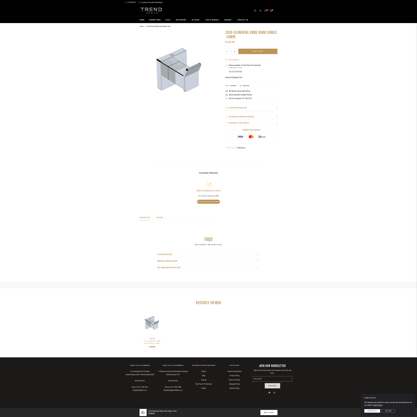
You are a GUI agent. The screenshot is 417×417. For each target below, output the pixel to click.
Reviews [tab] (160, 218)
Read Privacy (377, 405)
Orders (203, 371)
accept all (372, 411)
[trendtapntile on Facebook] (270, 392)
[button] (255, 11)
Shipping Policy (234, 384)
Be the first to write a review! (208, 202)
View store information (235, 71)
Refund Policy (234, 388)
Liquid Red (152, 338)
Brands (203, 380)
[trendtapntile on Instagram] (274, 392)
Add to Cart (269, 412)
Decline (388, 411)
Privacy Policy (234, 376)
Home (142, 26)
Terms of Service (234, 380)
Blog (203, 376)
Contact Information (235, 371)
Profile (203, 388)
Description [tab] (145, 218)
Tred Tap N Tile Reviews (203, 384)
